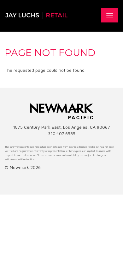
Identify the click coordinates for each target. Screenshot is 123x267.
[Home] (36, 15)
